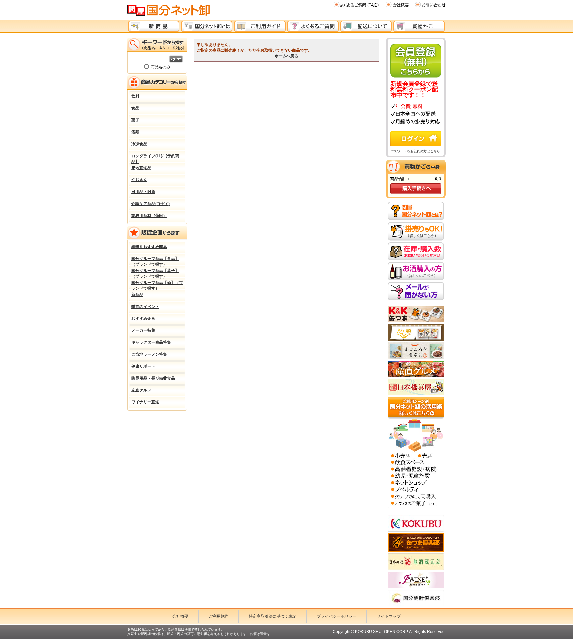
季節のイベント (145, 306)
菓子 (135, 120)
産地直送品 (141, 168)
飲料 (135, 96)
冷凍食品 (139, 144)
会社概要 (180, 616)
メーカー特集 (143, 330)
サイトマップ (389, 616)
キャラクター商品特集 (151, 342)
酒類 (135, 132)
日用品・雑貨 (143, 191)
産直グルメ (141, 390)
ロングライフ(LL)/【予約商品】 (155, 158)
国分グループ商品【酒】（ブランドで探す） (157, 284)
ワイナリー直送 (145, 402)
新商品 (137, 294)
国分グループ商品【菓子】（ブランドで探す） (155, 272)
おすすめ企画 (143, 318)
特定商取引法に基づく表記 (272, 616)
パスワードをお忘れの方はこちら (415, 151)
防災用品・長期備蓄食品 (153, 378)
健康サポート (143, 366)
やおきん (139, 180)
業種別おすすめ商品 (149, 247)
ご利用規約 (218, 616)
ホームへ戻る (286, 56)
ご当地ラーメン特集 (149, 354)
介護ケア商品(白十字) (150, 203)
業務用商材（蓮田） (149, 215)
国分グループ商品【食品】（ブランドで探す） (155, 260)
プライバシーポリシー (336, 616)
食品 (135, 108)
